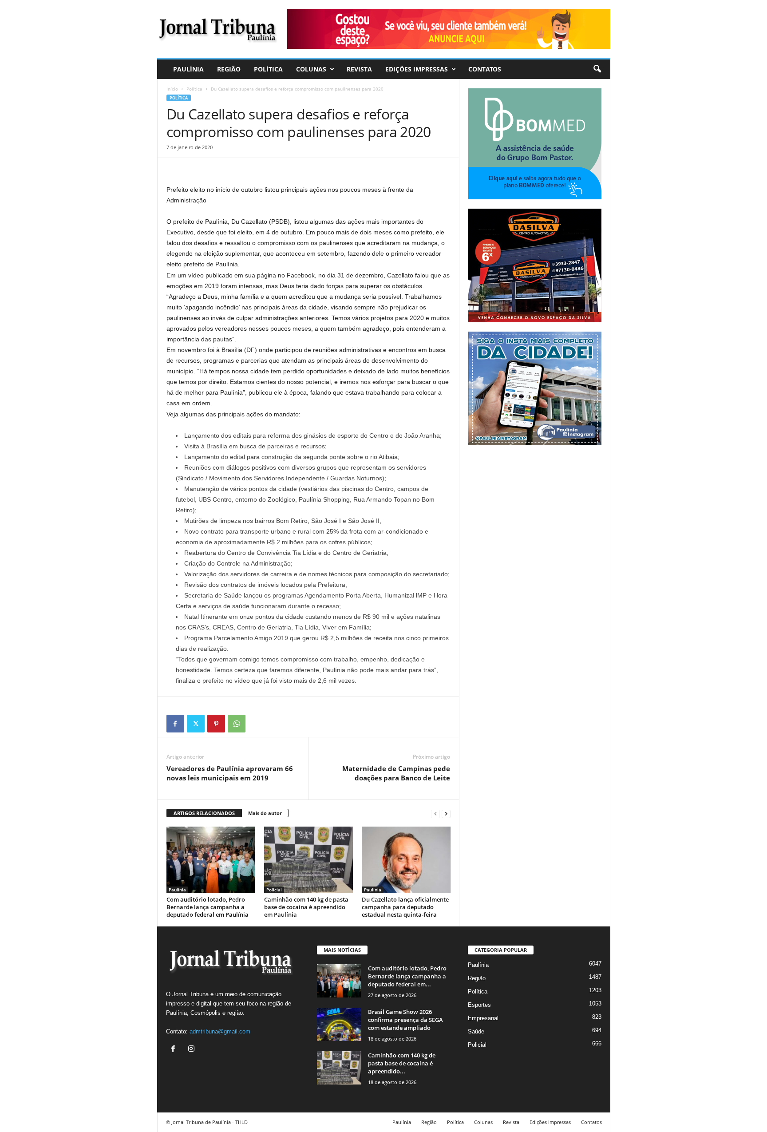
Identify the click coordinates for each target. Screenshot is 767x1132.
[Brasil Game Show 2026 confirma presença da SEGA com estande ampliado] (339, 1024)
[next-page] (446, 813)
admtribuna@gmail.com (220, 1031)
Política (268, 69)
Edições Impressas (416, 69)
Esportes (479, 1004)
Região (229, 69)
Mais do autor (265, 813)
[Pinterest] (216, 723)
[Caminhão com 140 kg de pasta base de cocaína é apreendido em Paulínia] (308, 860)
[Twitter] (196, 723)
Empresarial (483, 1018)
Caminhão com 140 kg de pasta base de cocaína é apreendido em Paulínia (306, 906)
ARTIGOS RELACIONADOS (204, 813)
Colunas (311, 69)
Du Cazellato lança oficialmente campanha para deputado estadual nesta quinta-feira (405, 906)
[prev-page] (435, 813)
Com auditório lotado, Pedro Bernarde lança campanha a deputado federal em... (407, 976)
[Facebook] (175, 723)
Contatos (484, 69)
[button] (597, 69)
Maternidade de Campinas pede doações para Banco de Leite (396, 773)
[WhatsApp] (236, 723)
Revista (359, 69)
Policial (274, 890)
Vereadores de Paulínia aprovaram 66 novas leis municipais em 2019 (229, 773)
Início (172, 89)
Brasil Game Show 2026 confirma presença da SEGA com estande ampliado (405, 1020)
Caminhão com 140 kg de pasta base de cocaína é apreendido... (401, 1063)
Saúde (476, 1031)
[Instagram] (192, 1049)
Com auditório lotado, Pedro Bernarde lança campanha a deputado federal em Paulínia (207, 906)
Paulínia (188, 69)
